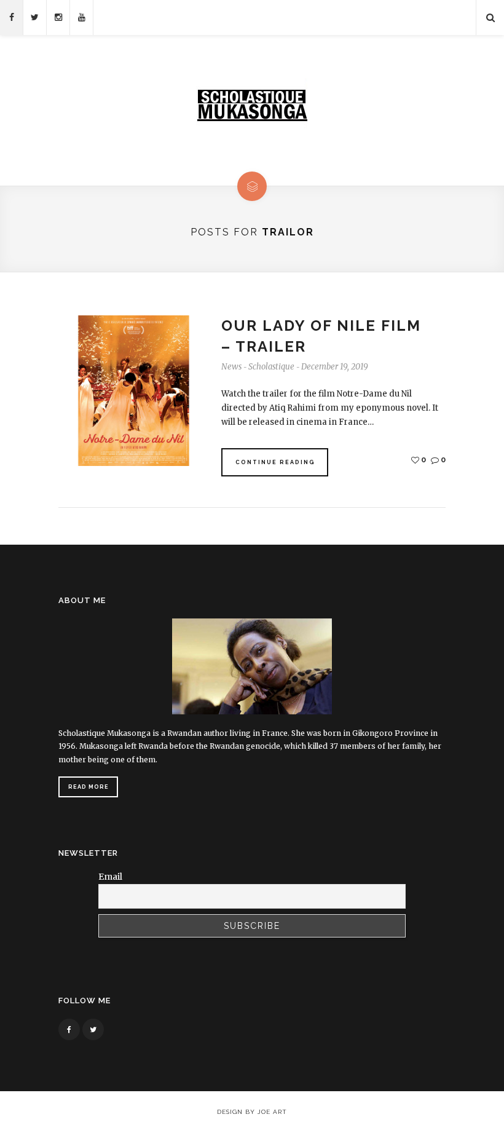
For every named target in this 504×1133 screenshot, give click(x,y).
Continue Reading (275, 462)
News (231, 366)
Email (110, 876)
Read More (88, 787)
